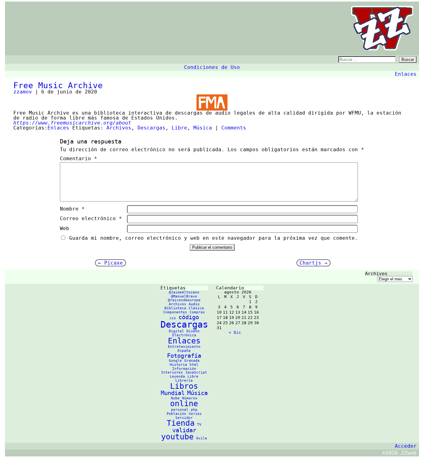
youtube (177, 436)
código (188, 317)
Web (64, 228)
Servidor (184, 418)
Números (189, 398)
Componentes (175, 312)
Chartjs (313, 263)
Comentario (78, 158)
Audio (194, 304)
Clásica (196, 308)
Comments (233, 128)
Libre (179, 128)
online (184, 403)
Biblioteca (175, 308)
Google (175, 361)
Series (195, 414)
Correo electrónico (91, 218)
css (172, 318)
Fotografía (184, 355)
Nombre (72, 209)
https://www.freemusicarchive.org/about (72, 123)
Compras (197, 312)
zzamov (22, 92)
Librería (184, 381)
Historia (178, 365)
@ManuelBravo (184, 296)
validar (184, 430)
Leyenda (177, 376)
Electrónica (184, 335)
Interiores (172, 372)
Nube (175, 398)
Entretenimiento (184, 347)
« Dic (235, 332)
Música (202, 128)
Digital (176, 331)
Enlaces (406, 74)
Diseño (193, 331)
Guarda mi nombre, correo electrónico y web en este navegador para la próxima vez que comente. (213, 238)
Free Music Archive (58, 85)
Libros (184, 386)
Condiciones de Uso (212, 67)
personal (179, 410)
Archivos (118, 128)
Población (176, 414)
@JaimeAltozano (184, 292)
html (194, 365)
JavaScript (196, 372)
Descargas (151, 128)
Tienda (181, 423)
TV (199, 425)
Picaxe (110, 263)
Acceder (406, 446)
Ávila (201, 438)
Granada (192, 361)
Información (184, 369)
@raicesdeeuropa (184, 300)
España (184, 351)
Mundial (173, 392)
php (194, 410)
